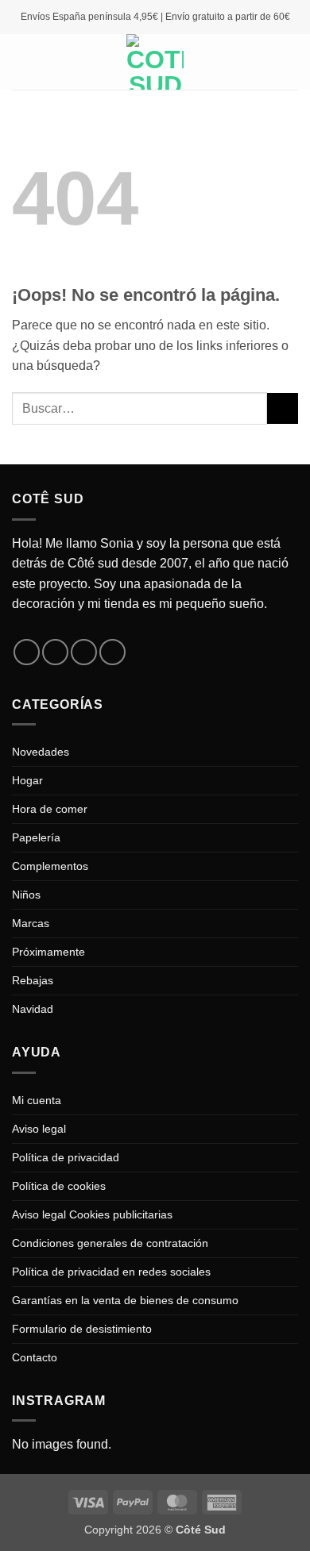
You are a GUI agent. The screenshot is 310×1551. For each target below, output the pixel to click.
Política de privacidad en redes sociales (111, 1271)
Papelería (36, 837)
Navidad (32, 1009)
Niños (26, 894)
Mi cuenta (36, 1100)
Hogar (27, 780)
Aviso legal (39, 1128)
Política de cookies (59, 1186)
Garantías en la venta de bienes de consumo (125, 1300)
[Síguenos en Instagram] (55, 652)
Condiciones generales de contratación (110, 1243)
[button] (21, 61)
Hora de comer (49, 808)
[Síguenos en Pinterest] (112, 652)
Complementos (50, 866)
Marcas (30, 923)
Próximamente (48, 951)
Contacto (34, 1357)
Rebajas (32, 980)
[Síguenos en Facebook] (27, 652)
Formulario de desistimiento (82, 1328)
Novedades (40, 751)
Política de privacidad (65, 1157)
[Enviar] (282, 408)
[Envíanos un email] (84, 652)
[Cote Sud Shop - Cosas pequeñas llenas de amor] (155, 62)
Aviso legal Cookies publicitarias (92, 1214)
